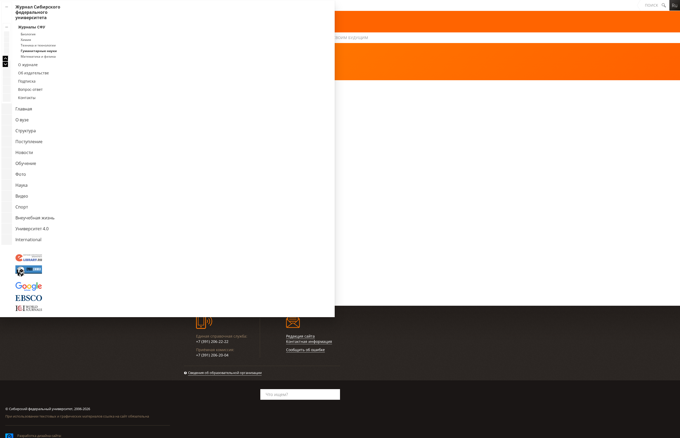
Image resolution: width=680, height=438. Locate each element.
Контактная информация (309, 341)
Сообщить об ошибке (305, 349)
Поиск (651, 5)
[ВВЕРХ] (5, 58)
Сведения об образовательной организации (225, 372)
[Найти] (663, 5)
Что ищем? (277, 394)
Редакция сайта (300, 336)
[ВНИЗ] (5, 64)
